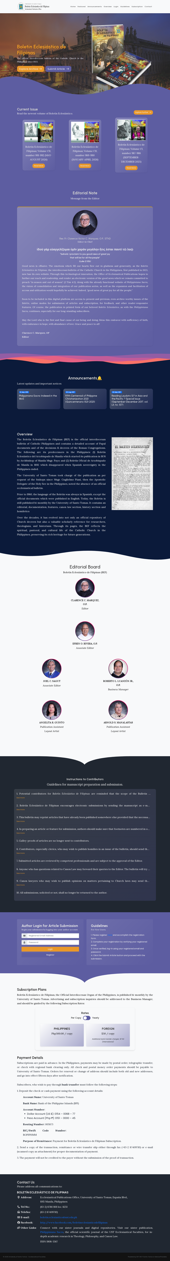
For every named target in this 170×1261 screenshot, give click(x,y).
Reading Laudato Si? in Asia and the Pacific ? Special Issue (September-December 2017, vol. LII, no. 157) (130, 400)
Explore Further (142, 112)
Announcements (94, 6)
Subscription (137, 6)
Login (116, 6)
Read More (38, 166)
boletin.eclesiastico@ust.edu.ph (58, 1217)
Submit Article (57, 69)
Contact (148, 6)
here (110, 935)
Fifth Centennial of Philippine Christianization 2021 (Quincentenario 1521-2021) (81, 398)
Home (73, 6)
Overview (108, 6)
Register (50, 954)
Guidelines (125, 6)
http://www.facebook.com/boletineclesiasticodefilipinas (74, 1222)
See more (21, 798)
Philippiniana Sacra (51, 1232)
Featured (81, 6)
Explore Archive (29, 69)
